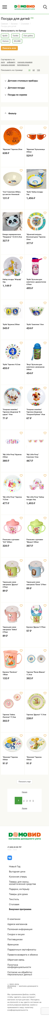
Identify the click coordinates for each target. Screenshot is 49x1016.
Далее (24, 808)
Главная (4, 24)
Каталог (14, 24)
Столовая (25, 24)
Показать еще (25, 782)
